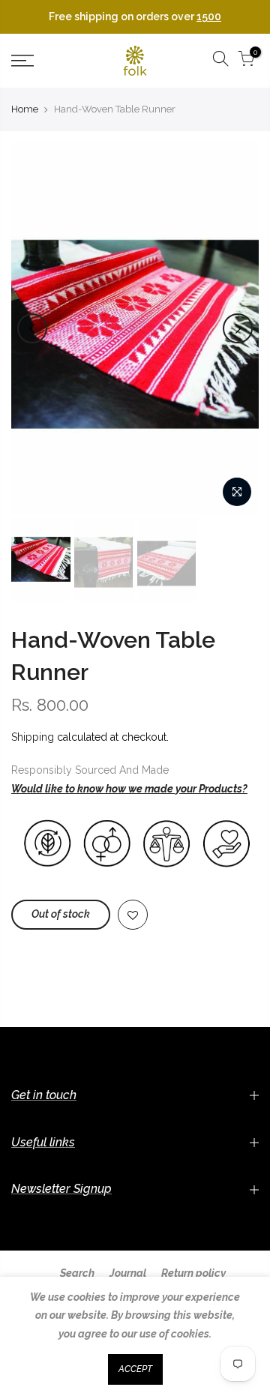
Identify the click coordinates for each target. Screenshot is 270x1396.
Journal (128, 1273)
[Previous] (32, 328)
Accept (135, 1369)
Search (77, 1273)
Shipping (32, 737)
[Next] (238, 328)
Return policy (193, 1273)
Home (24, 109)
